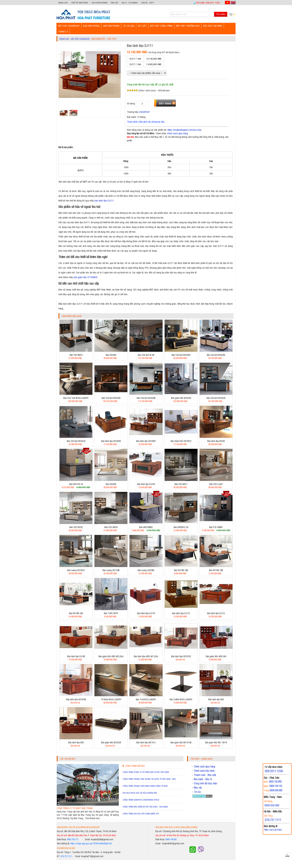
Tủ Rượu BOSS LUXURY (111, 699)
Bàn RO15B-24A (76, 613)
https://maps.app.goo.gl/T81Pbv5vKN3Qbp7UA (91, 843)
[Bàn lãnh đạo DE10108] (75, 695)
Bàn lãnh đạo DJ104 (146, 484)
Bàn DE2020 (111, 484)
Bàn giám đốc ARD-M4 (216, 656)
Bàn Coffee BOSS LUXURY (181, 699)
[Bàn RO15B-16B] (181, 566)
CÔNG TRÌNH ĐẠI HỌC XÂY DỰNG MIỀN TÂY (141, 813)
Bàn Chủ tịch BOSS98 (146, 397)
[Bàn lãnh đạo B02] (216, 695)
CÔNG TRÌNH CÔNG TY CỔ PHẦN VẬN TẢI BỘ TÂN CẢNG (146, 772)
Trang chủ (63, 2)
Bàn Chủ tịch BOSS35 (216, 397)
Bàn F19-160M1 (216, 527)
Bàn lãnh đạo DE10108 (76, 699)
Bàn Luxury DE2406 (146, 570)
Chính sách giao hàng (177, 133)
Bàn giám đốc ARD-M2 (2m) (111, 656)
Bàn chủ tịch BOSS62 (216, 354)
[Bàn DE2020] (110, 480)
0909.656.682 (271, 805)
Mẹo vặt (114, 2)
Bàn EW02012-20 (181, 527)
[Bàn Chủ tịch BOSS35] (216, 393)
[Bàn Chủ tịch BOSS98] (145, 393)
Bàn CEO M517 (181, 484)
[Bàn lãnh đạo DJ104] (145, 480)
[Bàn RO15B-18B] (216, 566)
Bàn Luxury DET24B (111, 570)
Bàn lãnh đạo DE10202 (111, 441)
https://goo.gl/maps (273, 829)
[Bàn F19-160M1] (216, 523)
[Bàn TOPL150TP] (110, 609)
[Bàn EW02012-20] (181, 523)
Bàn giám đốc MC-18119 (216, 742)
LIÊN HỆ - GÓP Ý (147, 2)
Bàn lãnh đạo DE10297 (146, 441)
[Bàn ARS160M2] (145, 523)
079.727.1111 (66, 856)
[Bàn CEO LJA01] (216, 480)
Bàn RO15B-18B (216, 570)
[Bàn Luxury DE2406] (145, 566)
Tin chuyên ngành (99, 2)
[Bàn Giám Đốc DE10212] (181, 436)
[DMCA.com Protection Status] (202, 797)
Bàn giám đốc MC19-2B (181, 742)
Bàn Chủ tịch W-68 (146, 354)
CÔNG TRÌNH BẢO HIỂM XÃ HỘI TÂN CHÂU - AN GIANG (145, 806)
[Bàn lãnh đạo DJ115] (181, 609)
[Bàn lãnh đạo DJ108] (75, 652)
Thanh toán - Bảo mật (205, 775)
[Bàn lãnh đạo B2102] (216, 436)
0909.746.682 (171, 839)
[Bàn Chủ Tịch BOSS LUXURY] (75, 393)
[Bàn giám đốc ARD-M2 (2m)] (110, 652)
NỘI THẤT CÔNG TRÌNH (161, 25)
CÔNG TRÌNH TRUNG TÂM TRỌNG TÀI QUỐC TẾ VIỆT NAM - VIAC (149, 779)
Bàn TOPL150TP (111, 613)
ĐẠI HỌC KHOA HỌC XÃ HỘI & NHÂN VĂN (140, 792)
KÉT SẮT (142, 25)
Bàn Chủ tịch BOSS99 (111, 397)
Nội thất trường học (188, 25)
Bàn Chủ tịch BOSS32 (76, 441)
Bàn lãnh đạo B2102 (216, 441)
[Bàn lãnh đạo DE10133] (181, 652)
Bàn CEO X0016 (111, 527)
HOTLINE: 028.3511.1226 (208, 2)
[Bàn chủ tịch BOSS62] (216, 350)
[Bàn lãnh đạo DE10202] (110, 436)
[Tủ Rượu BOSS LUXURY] (110, 695)
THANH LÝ (63, 31)
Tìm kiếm (220, 14)
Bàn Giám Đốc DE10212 (181, 441)
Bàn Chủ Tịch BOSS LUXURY (76, 397)
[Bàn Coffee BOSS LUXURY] (181, 695)
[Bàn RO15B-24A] (75, 609)
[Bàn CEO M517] (181, 480)
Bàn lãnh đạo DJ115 (181, 613)
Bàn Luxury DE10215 (76, 570)
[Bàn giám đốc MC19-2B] (181, 738)
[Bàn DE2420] (110, 350)
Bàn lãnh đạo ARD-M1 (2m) (146, 656)
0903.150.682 (275, 781)
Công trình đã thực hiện (205, 783)
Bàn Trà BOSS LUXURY (146, 699)
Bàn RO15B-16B (181, 570)
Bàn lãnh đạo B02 (216, 699)
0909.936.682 (276, 790)
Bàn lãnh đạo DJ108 (76, 656)
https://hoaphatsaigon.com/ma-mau (184, 129)
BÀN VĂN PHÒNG (91, 25)
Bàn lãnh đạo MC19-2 (145, 742)
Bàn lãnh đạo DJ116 (146, 613)
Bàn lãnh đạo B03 (76, 742)
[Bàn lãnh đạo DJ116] (145, 609)
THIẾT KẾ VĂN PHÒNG (79, 2)
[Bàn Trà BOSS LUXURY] (145, 695)
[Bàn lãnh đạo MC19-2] (145, 738)
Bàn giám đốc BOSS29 (111, 742)
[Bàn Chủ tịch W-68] (145, 350)
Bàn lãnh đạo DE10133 (181, 656)
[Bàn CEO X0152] (75, 523)
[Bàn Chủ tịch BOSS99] (110, 393)
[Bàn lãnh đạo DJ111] (83, 19)
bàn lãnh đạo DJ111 (104, 200)
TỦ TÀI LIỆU (128, 25)
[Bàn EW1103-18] (75, 480)
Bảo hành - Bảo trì (203, 779)
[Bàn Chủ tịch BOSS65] (181, 350)
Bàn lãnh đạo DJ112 (216, 613)
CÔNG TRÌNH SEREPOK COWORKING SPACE (141, 799)
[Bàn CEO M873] (75, 350)
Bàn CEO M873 (76, 354)
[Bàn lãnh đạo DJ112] (216, 609)
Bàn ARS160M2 (146, 527)
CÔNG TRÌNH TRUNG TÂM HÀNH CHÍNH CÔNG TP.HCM (145, 786)
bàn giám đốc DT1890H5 (86, 277)
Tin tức (197, 791)
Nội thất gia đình (212, 25)
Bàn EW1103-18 (76, 484)
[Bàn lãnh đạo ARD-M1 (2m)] (145, 652)
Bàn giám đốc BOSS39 (181, 397)
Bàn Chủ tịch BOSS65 (181, 354)
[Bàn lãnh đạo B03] (75, 738)
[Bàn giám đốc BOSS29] (110, 738)
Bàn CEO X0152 (76, 527)
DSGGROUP (144, 111)
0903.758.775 (72, 839)
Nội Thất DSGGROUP (69, 25)
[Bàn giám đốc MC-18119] (216, 738)
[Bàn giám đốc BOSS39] (181, 393)
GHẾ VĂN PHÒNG (111, 25)
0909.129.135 (275, 786)
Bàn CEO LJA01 (216, 484)
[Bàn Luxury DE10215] (75, 566)
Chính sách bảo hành (204, 770)
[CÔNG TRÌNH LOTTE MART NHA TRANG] (88, 804)
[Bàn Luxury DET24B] (110, 566)
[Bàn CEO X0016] (110, 523)
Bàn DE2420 (111, 354)
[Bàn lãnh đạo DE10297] (145, 436)
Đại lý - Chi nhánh (130, 2)
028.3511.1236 (274, 771)
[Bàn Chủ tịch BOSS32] (75, 436)
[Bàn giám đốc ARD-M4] (216, 652)
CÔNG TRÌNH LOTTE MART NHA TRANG (75, 808)
